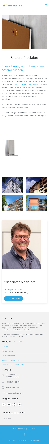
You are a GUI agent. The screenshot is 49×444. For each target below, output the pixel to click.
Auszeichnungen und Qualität (13, 365)
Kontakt (12, 440)
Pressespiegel (22, 107)
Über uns (5, 346)
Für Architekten (7, 351)
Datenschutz (23, 440)
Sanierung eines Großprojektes (25, 84)
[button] (46, 5)
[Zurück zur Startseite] (12, 5)
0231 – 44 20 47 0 (13, 299)
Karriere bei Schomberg (10, 360)
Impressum (36, 440)
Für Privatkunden (8, 355)
